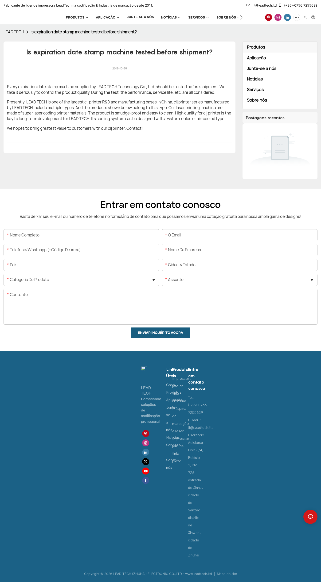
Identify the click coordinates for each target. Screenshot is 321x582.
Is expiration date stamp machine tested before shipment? (84, 31)
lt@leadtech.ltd (265, 5)
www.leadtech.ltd (199, 574)
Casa (170, 385)
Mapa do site (226, 574)
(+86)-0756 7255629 (300, 5)
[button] (241, 17)
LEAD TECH (14, 31)
